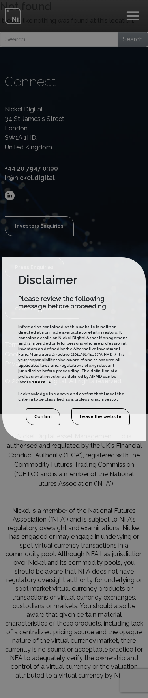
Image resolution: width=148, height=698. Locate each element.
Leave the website (101, 416)
